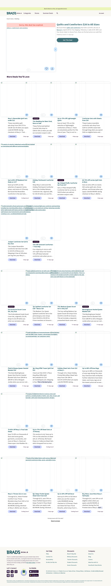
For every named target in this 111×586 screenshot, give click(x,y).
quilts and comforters (74, 28)
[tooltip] (46, 69)
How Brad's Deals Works (95, 565)
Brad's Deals (10, 19)
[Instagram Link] (16, 572)
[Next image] (55, 49)
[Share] (52, 68)
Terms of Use (71, 571)
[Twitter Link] (12, 572)
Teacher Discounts (72, 559)
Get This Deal (67, 40)
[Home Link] (15, 13)
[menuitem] (48, 13)
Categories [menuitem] (27, 13)
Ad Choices (87, 571)
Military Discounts (72, 557)
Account (101, 13)
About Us (90, 554)
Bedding (17, 19)
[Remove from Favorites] (51, 114)
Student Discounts (72, 562)
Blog (89, 557)
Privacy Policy (80, 571)
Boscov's (59, 30)
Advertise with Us (93, 562)
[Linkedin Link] (12, 575)
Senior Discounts (72, 565)
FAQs (47, 554)
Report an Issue (55, 521)
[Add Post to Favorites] (46, 69)
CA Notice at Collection (59, 573)
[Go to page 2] (43, 115)
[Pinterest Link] (8, 575)
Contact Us (49, 557)
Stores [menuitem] (37, 13)
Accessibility (49, 559)
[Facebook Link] (8, 572)
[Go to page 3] (44, 115)
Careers (90, 559)
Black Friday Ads (71, 554)
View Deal (12, 136)
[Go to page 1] (42, 115)
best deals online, (30, 563)
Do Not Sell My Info (51, 562)
